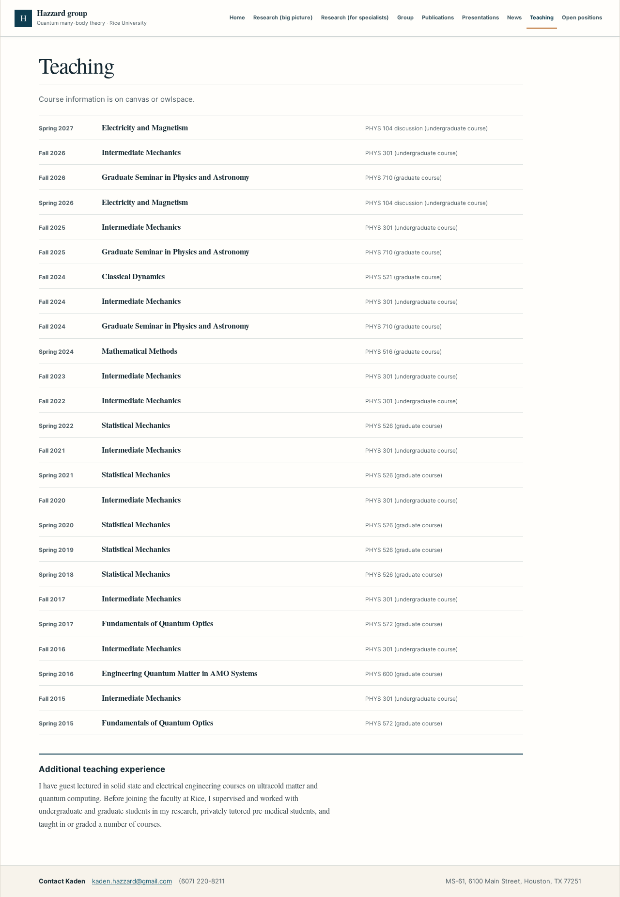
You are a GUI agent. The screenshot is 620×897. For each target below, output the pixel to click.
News (514, 17)
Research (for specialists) (355, 17)
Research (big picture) (283, 17)
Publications (438, 17)
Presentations (480, 17)
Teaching (542, 17)
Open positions (582, 17)
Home (237, 17)
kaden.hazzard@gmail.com (132, 881)
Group (405, 17)
